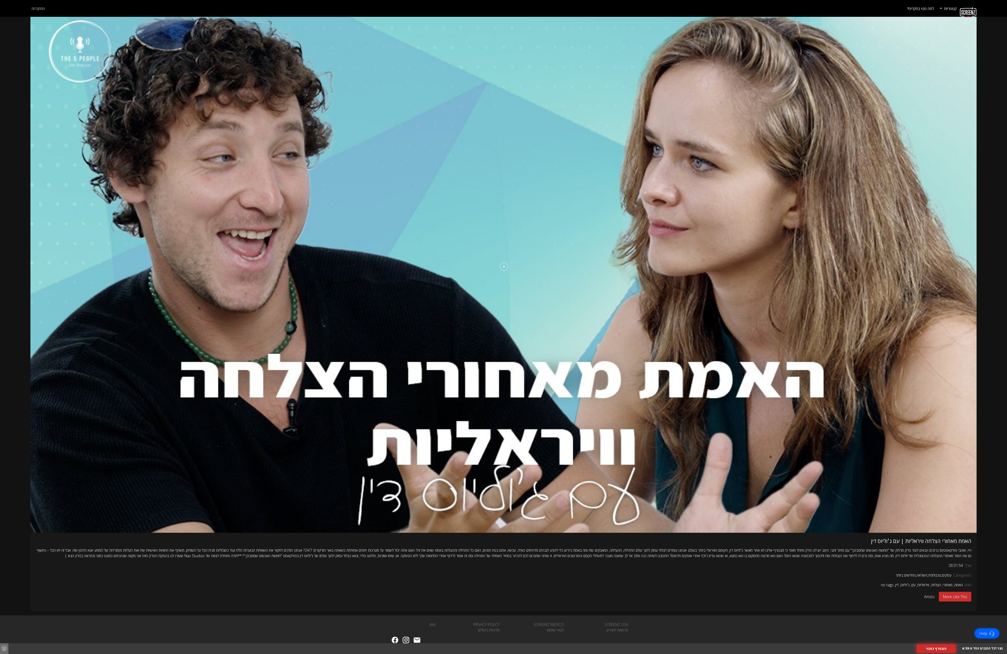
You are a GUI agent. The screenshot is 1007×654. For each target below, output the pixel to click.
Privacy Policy (486, 624)
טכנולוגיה (934, 575)
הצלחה (936, 584)
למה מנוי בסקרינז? (920, 8)
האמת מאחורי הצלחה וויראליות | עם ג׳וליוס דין (921, 541)
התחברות (38, 8)
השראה (922, 575)
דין (897, 584)
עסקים (946, 575)
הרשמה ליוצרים (617, 629)
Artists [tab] (929, 596)
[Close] (4, 648)
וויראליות (923, 584)
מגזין (432, 624)
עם (913, 584)
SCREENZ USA (616, 624)
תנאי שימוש (555, 629)
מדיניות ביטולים (489, 629)
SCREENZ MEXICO (549, 624)
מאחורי (947, 584)
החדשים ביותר (906, 575)
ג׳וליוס (905, 584)
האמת (958, 584)
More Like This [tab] (955, 596)
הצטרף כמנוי (936, 648)
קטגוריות (950, 8)
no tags (887, 584)
